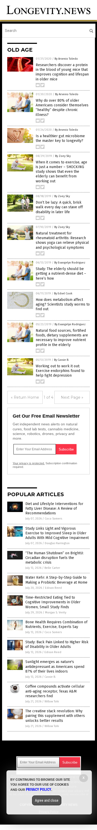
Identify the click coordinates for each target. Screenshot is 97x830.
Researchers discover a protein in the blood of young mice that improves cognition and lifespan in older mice (62, 72)
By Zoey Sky (63, 156)
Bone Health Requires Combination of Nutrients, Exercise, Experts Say (56, 624)
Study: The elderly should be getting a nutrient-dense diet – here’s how (61, 273)
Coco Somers (53, 518)
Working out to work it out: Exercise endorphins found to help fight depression (60, 371)
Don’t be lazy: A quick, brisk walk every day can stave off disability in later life (59, 207)
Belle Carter (52, 568)
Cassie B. (50, 677)
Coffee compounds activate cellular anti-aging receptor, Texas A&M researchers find (55, 691)
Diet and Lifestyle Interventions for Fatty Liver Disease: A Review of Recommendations (54, 508)
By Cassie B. (61, 360)
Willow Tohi (51, 701)
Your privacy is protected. (29, 463)
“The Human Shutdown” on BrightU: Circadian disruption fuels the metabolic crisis (54, 558)
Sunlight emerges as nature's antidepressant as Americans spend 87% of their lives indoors (54, 666)
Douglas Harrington (57, 543)
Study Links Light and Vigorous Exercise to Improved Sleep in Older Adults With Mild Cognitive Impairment (57, 533)
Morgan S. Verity (55, 612)
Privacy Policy (38, 789)
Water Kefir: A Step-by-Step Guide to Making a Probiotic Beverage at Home (56, 579)
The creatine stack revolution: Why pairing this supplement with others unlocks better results (55, 716)
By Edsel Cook (63, 293)
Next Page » (72, 397)
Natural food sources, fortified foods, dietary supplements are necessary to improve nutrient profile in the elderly (62, 337)
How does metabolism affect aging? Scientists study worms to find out (63, 304)
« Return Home (25, 397)
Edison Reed (53, 588)
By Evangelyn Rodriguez (69, 262)
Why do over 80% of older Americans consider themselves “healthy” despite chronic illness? (62, 107)
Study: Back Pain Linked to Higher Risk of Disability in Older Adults (56, 644)
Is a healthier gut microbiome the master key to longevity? (60, 138)
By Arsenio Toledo (66, 58)
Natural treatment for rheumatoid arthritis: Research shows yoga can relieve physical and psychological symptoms (62, 240)
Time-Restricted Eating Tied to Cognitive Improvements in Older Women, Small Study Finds (52, 602)
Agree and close (46, 800)
